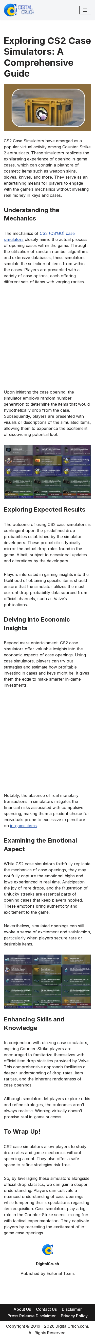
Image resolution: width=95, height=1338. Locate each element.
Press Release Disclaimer (32, 1315)
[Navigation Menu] (85, 10)
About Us (22, 1309)
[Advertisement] (47, 339)
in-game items (23, 825)
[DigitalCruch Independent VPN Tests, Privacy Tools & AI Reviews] (19, 10)
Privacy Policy (74, 1315)
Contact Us (46, 1309)
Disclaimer (72, 1309)
